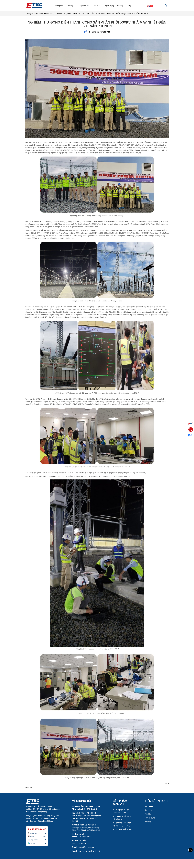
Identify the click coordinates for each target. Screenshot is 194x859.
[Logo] (32, 801)
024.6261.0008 (84, 837)
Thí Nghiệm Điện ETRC (86, 851)
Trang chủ (59, 6)
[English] (148, 6)
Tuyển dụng (109, 6)
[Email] (190, 424)
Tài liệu (129, 6)
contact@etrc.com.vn (86, 847)
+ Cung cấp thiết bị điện (122, 829)
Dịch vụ (83, 6)
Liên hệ (120, 6)
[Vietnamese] (151, 6)
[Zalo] (190, 435)
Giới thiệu (70, 6)
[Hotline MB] (190, 429)
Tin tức (95, 6)
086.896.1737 (82, 843)
